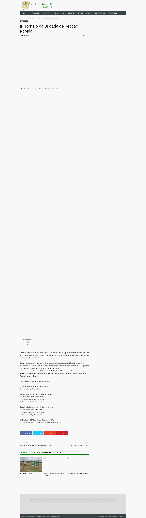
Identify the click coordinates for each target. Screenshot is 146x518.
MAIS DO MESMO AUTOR (51, 452)
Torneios (35, 13)
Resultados (112, 13)
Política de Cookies (118, 516)
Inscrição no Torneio (75, 13)
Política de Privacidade (105, 516)
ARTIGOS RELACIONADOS (30, 452)
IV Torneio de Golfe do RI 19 (80, 445)
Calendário (59, 13)
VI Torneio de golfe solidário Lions (77, 473)
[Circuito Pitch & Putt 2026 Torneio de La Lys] (54, 464)
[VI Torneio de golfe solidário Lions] (78, 464)
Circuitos (47, 13)
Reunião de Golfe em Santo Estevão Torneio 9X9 (36, 445)
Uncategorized (29, 18)
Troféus (89, 13)
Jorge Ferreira (26, 35)
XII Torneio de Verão (26, 473)
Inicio (21, 18)
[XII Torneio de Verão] (31, 464)
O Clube (24, 13)
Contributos (100, 13)
